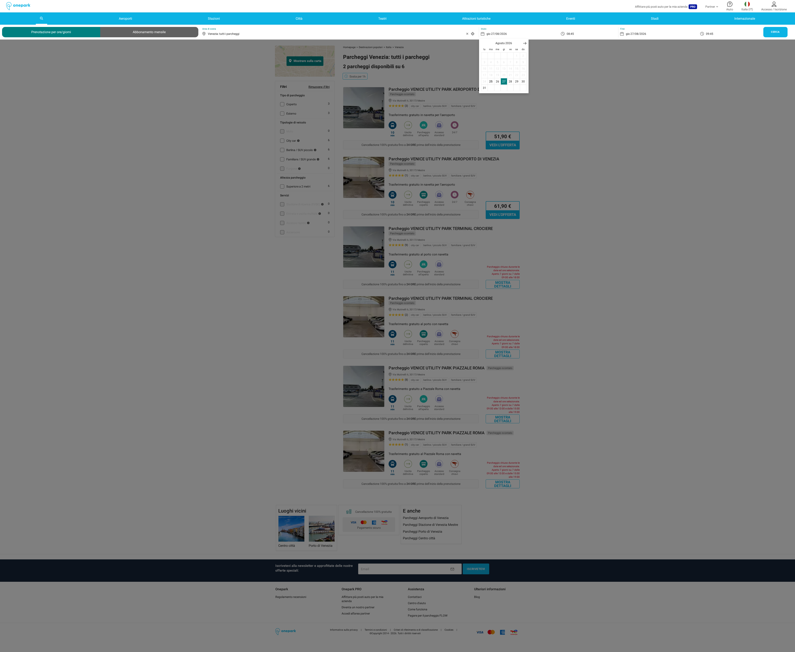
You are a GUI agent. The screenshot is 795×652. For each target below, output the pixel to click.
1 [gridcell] (517, 55)
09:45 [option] (709, 33)
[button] (524, 43)
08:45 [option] (570, 33)
